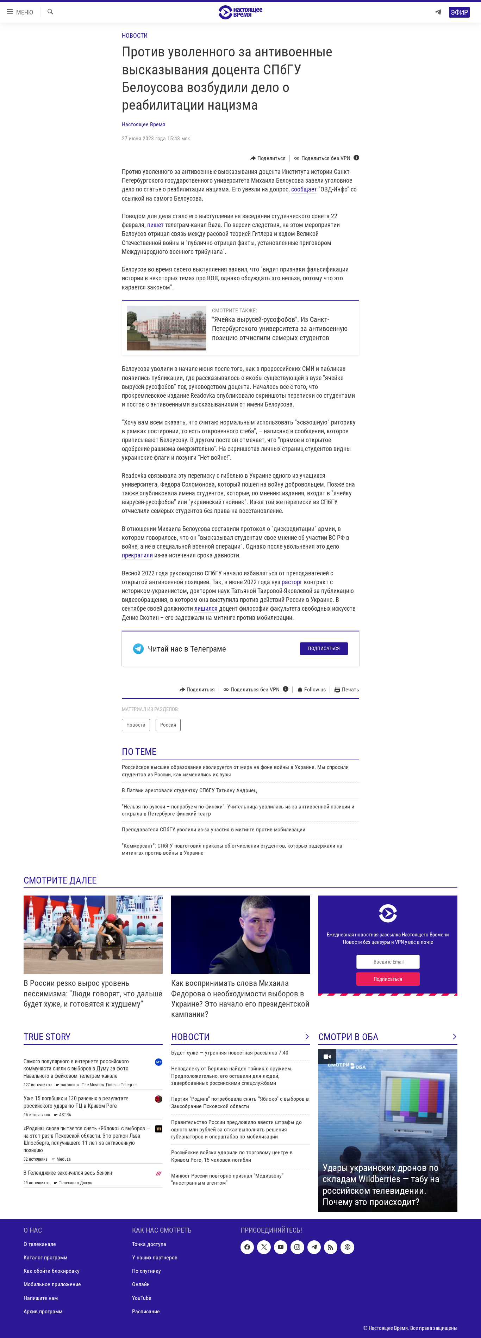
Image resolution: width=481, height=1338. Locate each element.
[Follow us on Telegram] (314, 1247)
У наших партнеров (154, 1257)
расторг (293, 582)
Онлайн (141, 1284)
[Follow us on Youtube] (280, 1247)
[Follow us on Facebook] (247, 1247)
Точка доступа (149, 1244)
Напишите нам (41, 1297)
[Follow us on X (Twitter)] (263, 1247)
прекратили (137, 555)
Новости (135, 35)
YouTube (141, 1297)
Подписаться (324, 648)
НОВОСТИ (190, 1037)
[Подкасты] (347, 1247)
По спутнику (146, 1270)
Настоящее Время (143, 124)
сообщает (304, 189)
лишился (206, 608)
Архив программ (43, 1311)
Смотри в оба (348, 1037)
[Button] (268, 158)
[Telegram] (438, 12)
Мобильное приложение (52, 1284)
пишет (155, 224)
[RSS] (330, 1247)
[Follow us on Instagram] (297, 1247)
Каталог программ (45, 1257)
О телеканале (40, 1244)
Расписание (146, 1311)
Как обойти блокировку (52, 1270)
